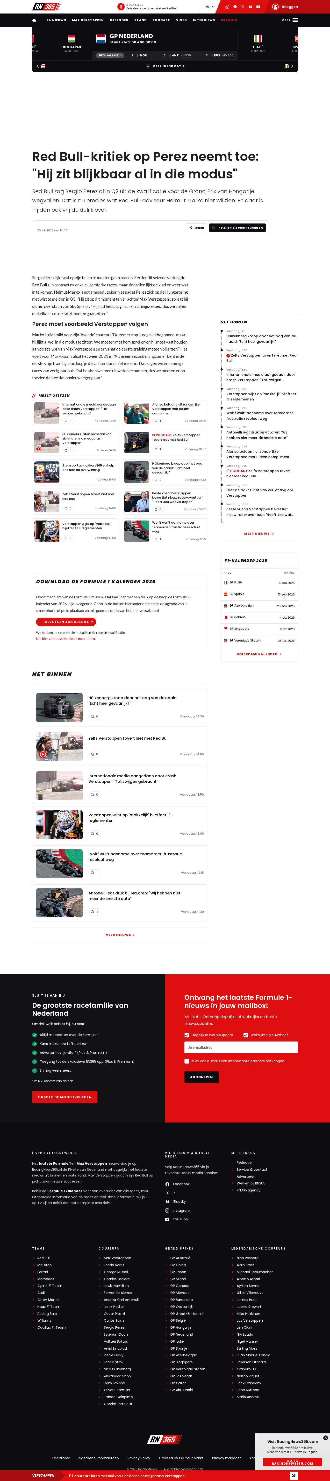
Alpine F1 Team (49, 1286)
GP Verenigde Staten (187, 1369)
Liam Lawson (114, 1383)
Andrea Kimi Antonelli (121, 1300)
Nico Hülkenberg (117, 1369)
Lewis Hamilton (116, 1286)
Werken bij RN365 (251, 1183)
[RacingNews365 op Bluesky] (250, 7)
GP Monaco (180, 1293)
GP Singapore (181, 1362)
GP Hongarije (181, 1327)
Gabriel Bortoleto (118, 1404)
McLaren (44, 1265)
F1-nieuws (56, 20)
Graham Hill (246, 1369)
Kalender (119, 20)
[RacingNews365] (46, 7)
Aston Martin (48, 1300)
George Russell (116, 1272)
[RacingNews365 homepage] (34, 20)
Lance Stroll (113, 1362)
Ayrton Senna (248, 1286)
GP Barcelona (181, 1300)
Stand (140, 20)
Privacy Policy (139, 1458)
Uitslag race (109, 55)
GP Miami (178, 1279)
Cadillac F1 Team (51, 1327)
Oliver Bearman (117, 1390)
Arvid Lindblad (115, 1348)
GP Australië (180, 1258)
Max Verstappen (88, 20)
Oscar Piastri (114, 1314)
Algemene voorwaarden (98, 1458)
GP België (178, 1321)
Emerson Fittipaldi (251, 1362)
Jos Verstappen (250, 1321)
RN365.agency (248, 1190)
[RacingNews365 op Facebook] (235, 7)
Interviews (204, 20)
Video (181, 20)
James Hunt (247, 1300)
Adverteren (246, 1177)
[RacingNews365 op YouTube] (258, 7)
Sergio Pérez (114, 1327)
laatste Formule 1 (55, 1163)
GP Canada (179, 1286)
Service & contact (252, 1170)
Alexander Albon (117, 1376)
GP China (178, 1265)
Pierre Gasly (113, 1355)
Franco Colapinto (118, 1397)
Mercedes (45, 1279)
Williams (44, 1321)
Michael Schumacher (255, 1272)
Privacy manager (226, 1458)
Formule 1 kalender (64, 1191)
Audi (41, 1293)
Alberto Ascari (248, 1279)
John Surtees (248, 1390)
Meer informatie (168, 66)
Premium (229, 20)
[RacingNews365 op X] (243, 7)
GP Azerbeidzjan (183, 1355)
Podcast (161, 20)
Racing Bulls (47, 1314)
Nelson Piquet (248, 1376)
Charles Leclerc (117, 1279)
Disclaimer (61, 1458)
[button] (71, 43)
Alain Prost (245, 1265)
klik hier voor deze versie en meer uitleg (65, 638)
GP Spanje (178, 1348)
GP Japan (178, 1272)
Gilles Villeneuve (250, 1293)
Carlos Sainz (114, 1321)
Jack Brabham (249, 1383)
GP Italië (177, 1341)
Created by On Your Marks (181, 1458)
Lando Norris (114, 1265)
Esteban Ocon (116, 1334)
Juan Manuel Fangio (253, 1355)
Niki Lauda (245, 1334)
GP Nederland (181, 1334)
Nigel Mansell (247, 1341)
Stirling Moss (247, 1348)
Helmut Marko (67, 292)
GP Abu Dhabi (181, 1390)
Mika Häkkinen (248, 1314)
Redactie (244, 1163)
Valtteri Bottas (116, 1341)
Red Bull (39, 284)
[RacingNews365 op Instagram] (227, 7)
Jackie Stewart (249, 1307)
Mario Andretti (248, 1397)
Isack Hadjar (114, 1307)
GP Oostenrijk (181, 1307)
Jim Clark (244, 1327)
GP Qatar (178, 1383)
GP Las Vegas (181, 1376)
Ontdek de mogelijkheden (65, 1097)
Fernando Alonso (118, 1293)
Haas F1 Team (48, 1307)
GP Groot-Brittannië (187, 1314)
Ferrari (42, 1272)
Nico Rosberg (247, 1258)
